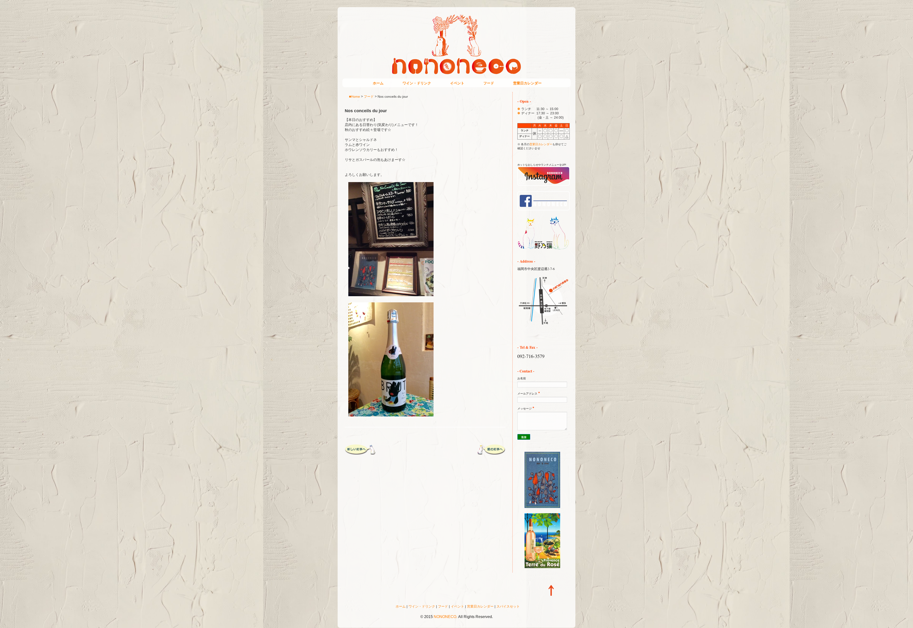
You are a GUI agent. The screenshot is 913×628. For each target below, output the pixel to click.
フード (488, 83)
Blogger (466, 623)
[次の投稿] (360, 453)
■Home (354, 96)
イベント (457, 83)
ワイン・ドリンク (417, 83)
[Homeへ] (543, 249)
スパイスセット (508, 606)
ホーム (378, 83)
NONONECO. (445, 617)
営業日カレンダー (527, 83)
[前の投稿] (489, 453)
